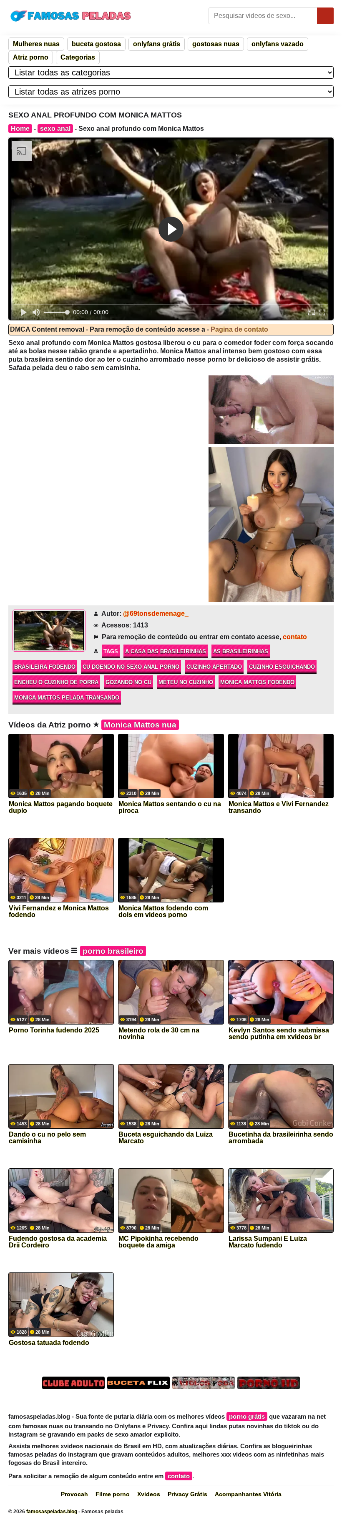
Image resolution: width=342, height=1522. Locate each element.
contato (295, 636)
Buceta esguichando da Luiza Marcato (165, 1138)
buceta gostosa (96, 43)
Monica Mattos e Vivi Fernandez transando (279, 807)
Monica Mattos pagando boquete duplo (61, 807)
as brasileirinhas (240, 651)
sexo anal (55, 128)
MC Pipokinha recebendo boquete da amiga (158, 1242)
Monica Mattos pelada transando (66, 698)
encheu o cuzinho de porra (56, 682)
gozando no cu (128, 682)
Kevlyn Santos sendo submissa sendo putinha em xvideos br (279, 1033)
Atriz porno (30, 57)
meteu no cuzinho (185, 682)
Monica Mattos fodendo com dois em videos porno (163, 911)
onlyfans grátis (156, 43)
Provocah (74, 1494)
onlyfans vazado (277, 43)
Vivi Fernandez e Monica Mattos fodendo (59, 911)
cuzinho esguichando (282, 667)
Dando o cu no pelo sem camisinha (47, 1138)
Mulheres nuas (36, 43)
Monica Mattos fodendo (257, 682)
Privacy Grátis (187, 1494)
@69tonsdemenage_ (156, 613)
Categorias (77, 57)
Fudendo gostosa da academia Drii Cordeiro (58, 1242)
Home (20, 128)
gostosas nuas (215, 43)
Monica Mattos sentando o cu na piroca (169, 807)
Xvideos (148, 1494)
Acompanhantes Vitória (248, 1494)
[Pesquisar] (325, 15)
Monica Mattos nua (140, 724)
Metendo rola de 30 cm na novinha (158, 1033)
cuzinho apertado (214, 667)
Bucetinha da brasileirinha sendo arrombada (281, 1138)
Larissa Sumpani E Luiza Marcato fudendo (268, 1242)
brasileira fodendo (44, 667)
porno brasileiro (113, 951)
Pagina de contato (239, 329)
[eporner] (271, 409)
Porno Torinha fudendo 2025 (54, 1030)
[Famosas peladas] (70, 16)
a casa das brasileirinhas (165, 651)
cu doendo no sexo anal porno (131, 667)
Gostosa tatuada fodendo (49, 1343)
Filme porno (113, 1494)
